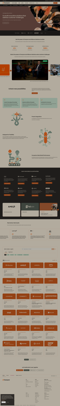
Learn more (3, 400)
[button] (4, 403)
